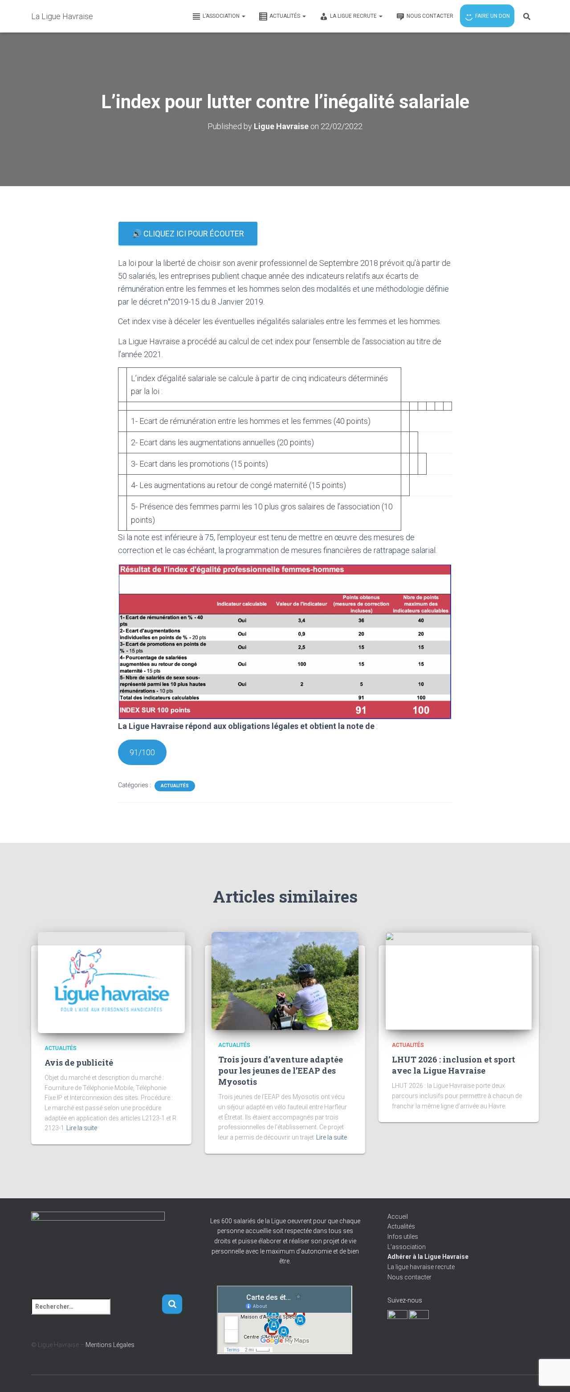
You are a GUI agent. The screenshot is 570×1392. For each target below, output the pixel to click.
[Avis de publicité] (111, 981)
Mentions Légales (110, 1344)
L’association (406, 1246)
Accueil (397, 1216)
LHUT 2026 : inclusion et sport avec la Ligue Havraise (453, 1065)
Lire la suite (81, 1128)
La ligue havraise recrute (421, 1266)
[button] (243, 16)
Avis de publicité (79, 1062)
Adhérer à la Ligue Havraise (427, 1256)
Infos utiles (402, 1236)
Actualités (175, 785)
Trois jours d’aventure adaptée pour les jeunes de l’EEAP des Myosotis (280, 1070)
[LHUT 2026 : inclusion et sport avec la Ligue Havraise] (458, 980)
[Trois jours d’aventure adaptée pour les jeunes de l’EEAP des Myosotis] (285, 980)
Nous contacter (409, 1277)
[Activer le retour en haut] (552, 1374)
